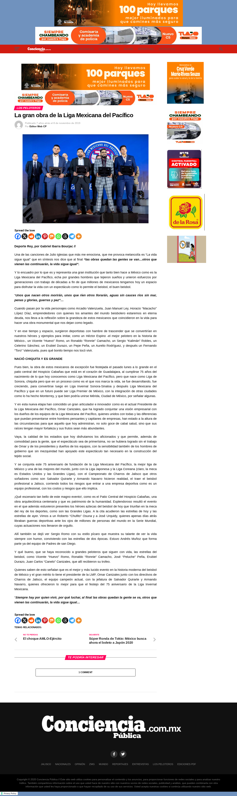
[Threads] (65, 236)
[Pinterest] (45, 236)
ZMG (116, 49)
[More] (79, 236)
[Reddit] (31, 236)
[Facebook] (18, 236)
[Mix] (52, 236)
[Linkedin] (38, 236)
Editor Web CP (37, 126)
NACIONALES (86, 49)
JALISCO (68, 49)
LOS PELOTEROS (163, 764)
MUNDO (128, 49)
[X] (25, 236)
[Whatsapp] (58, 236)
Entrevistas (167, 49)
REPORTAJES (146, 49)
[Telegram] (72, 236)
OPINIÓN (104, 49)
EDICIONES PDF (186, 764)
